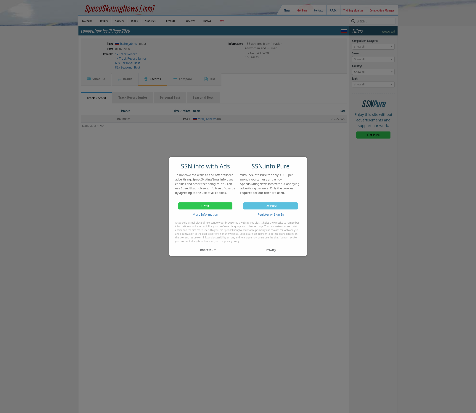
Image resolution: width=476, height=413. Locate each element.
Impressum (208, 250)
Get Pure (270, 206)
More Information (205, 214)
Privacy (271, 250)
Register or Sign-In (271, 214)
